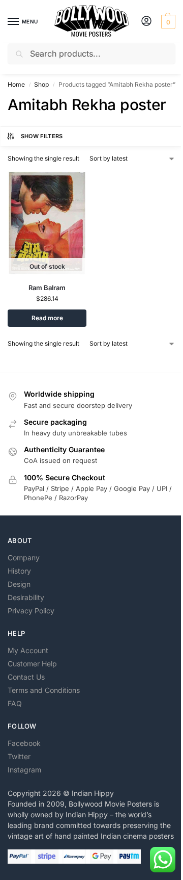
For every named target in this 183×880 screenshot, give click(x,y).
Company (24, 557)
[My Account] (146, 22)
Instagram (24, 769)
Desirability (26, 597)
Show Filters (42, 136)
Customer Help (32, 663)
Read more (47, 318)
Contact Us (26, 676)
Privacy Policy (31, 610)
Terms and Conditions (44, 690)
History (19, 570)
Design (19, 584)
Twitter (19, 756)
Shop (41, 84)
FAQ (15, 703)
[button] (167, 22)
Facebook (24, 743)
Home (16, 84)
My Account (28, 650)
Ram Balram (47, 287)
